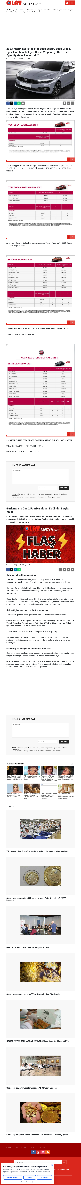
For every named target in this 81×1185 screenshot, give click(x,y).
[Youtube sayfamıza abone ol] (38, 1152)
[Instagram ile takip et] (42, 1152)
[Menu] (72, 3)
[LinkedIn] (15, 103)
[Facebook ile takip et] (33, 1152)
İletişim (23, 1147)
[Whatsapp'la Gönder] (19, 103)
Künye (17, 1147)
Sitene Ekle (42, 1147)
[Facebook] (8, 103)
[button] (64, 103)
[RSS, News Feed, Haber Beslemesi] (47, 1152)
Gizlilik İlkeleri (32, 1147)
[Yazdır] (23, 103)
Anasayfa (12, 10)
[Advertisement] (43, 29)
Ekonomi (21, 10)
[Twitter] (11, 103)
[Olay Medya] (23, 3)
